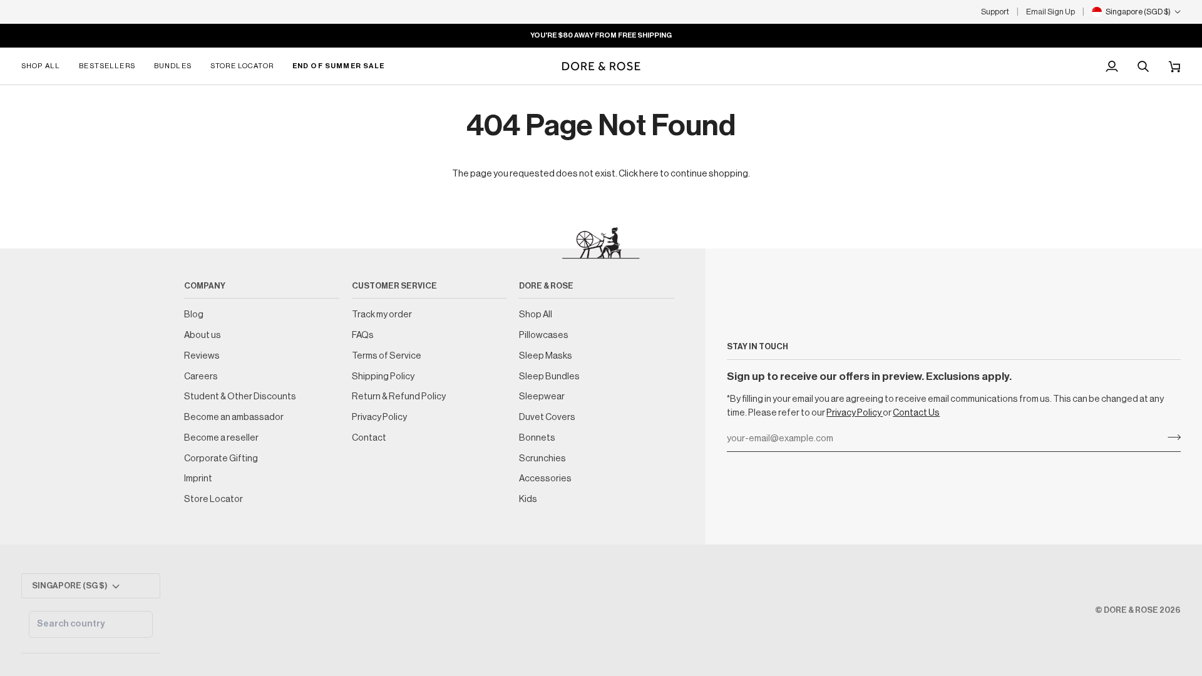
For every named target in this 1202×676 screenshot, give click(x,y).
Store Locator (213, 499)
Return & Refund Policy (399, 396)
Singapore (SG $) (70, 585)
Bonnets (537, 438)
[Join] (1170, 438)
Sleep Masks (545, 356)
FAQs (363, 335)
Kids (528, 499)
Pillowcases (543, 335)
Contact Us (916, 412)
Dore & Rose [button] (546, 286)
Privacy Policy (854, 412)
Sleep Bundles (549, 376)
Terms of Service (386, 356)
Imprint (198, 478)
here (649, 173)
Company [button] (204, 286)
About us (202, 335)
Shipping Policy (383, 376)
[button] (45, 66)
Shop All (535, 314)
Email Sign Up (1050, 12)
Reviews (202, 356)
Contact (369, 438)
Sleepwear (542, 396)
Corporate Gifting (221, 458)
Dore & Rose (1131, 610)
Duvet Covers (547, 417)
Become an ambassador (234, 417)
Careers (201, 376)
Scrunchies (542, 458)
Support (995, 12)
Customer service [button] (394, 286)
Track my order (382, 314)
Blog (193, 314)
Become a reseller (221, 438)
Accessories (545, 478)
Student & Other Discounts (240, 396)
